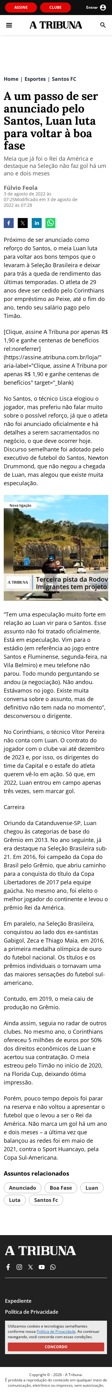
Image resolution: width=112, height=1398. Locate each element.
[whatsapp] (50, 223)
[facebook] (9, 223)
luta (15, 1200)
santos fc (46, 1200)
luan (92, 1187)
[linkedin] (37, 223)
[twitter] (23, 223)
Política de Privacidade (56, 1331)
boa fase (61, 1187)
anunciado (22, 1187)
